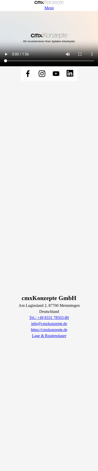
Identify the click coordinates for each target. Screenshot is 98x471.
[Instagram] (42, 74)
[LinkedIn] (70, 74)
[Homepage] (49, 2)
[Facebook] (28, 74)
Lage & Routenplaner (49, 336)
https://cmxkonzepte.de (49, 330)
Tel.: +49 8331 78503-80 (49, 317)
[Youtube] (56, 74)
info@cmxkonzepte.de (49, 323)
